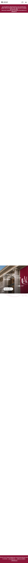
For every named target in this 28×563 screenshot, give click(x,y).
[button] (3, 290)
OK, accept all (12, 558)
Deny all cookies (21, 558)
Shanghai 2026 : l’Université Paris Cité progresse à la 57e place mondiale (12, 276)
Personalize (14, 560)
